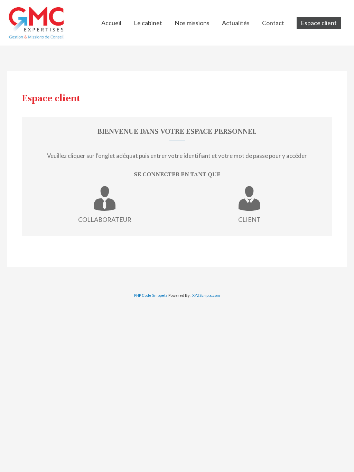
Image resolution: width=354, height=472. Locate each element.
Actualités (236, 23)
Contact (273, 23)
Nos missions (192, 23)
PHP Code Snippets (151, 295)
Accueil (111, 23)
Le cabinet (148, 23)
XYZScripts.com (206, 295)
